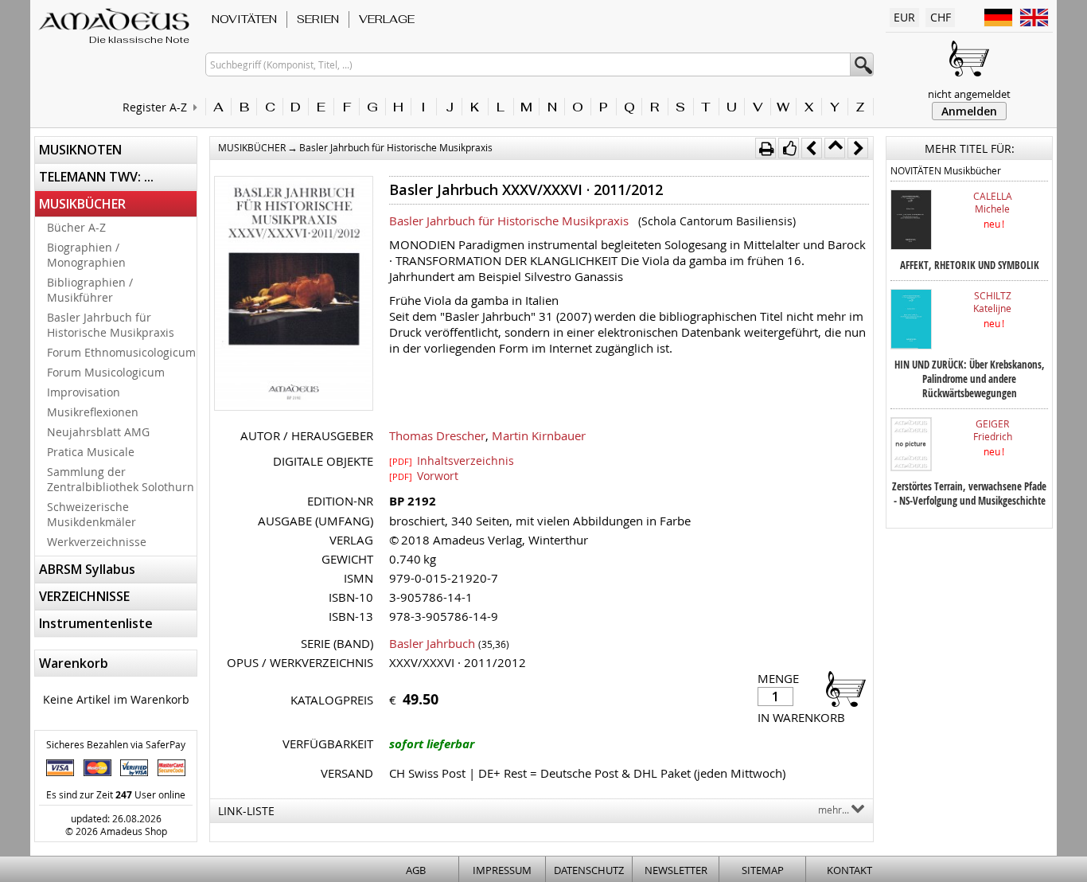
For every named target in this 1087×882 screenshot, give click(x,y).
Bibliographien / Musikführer (90, 290)
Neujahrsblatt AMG (98, 431)
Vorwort (423, 475)
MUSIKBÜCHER (82, 204)
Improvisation (83, 392)
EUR (904, 17)
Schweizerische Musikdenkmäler (91, 514)
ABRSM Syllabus (87, 569)
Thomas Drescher (437, 435)
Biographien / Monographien (86, 255)
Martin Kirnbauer (539, 435)
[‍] (841, 688)
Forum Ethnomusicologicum (121, 352)
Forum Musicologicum (106, 372)
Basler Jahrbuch (432, 643)
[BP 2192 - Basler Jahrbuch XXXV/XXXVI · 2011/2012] (293, 295)
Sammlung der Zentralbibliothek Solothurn (120, 479)
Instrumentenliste (96, 623)
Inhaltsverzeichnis (451, 460)
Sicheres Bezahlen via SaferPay (115, 744)
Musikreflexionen (92, 412)
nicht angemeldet (969, 94)
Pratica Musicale (90, 451)
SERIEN (318, 19)
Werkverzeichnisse (96, 541)
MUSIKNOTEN (80, 149)
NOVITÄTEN (244, 19)
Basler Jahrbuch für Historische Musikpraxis (110, 325)
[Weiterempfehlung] (788, 148)
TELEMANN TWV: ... (96, 176)
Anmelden (969, 111)
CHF (940, 17)
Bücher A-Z (76, 227)
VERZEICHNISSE (84, 596)
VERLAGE (387, 19)
